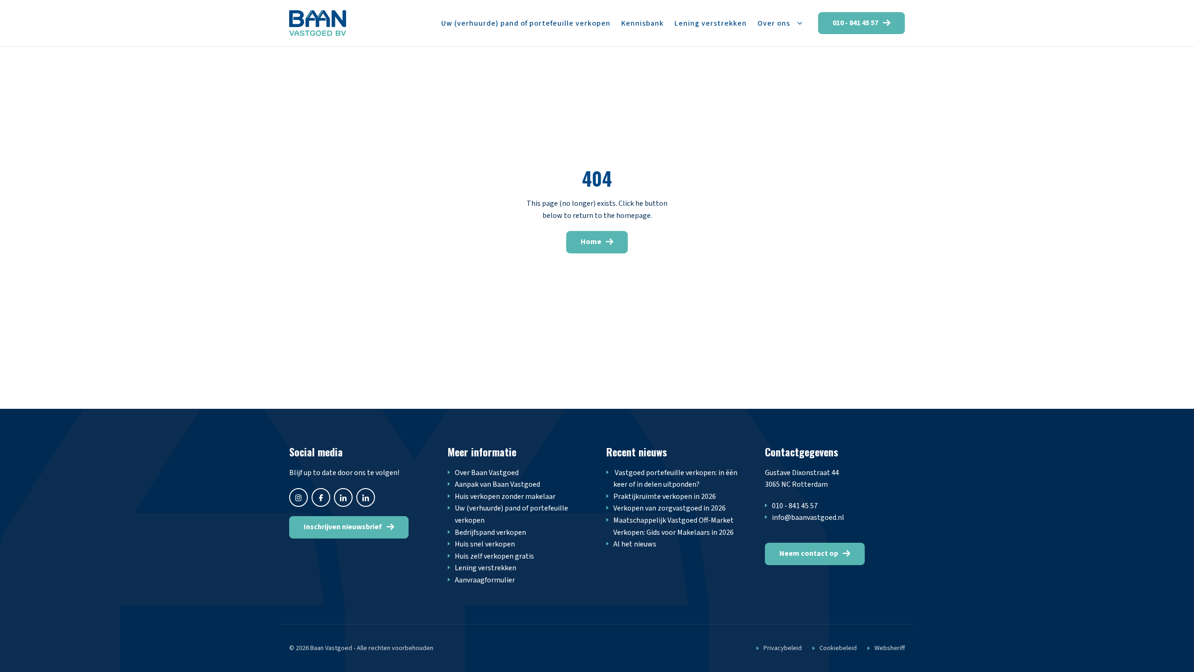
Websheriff (890, 648)
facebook (321, 497)
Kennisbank (642, 23)
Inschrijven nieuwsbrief (343, 527)
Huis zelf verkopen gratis (494, 556)
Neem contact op (808, 553)
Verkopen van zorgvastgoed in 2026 (669, 508)
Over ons (773, 23)
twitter (343, 497)
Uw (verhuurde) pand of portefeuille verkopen (526, 23)
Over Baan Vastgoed (487, 473)
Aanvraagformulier (485, 580)
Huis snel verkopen (485, 544)
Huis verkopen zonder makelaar (505, 496)
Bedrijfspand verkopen (490, 532)
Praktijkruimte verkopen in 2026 (664, 496)
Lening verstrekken (710, 23)
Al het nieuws (634, 544)
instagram (298, 497)
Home (591, 242)
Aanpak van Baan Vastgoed (497, 484)
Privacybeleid (783, 648)
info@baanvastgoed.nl (808, 517)
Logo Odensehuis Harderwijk (317, 23)
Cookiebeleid (838, 648)
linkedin (365, 497)
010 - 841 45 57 (855, 23)
